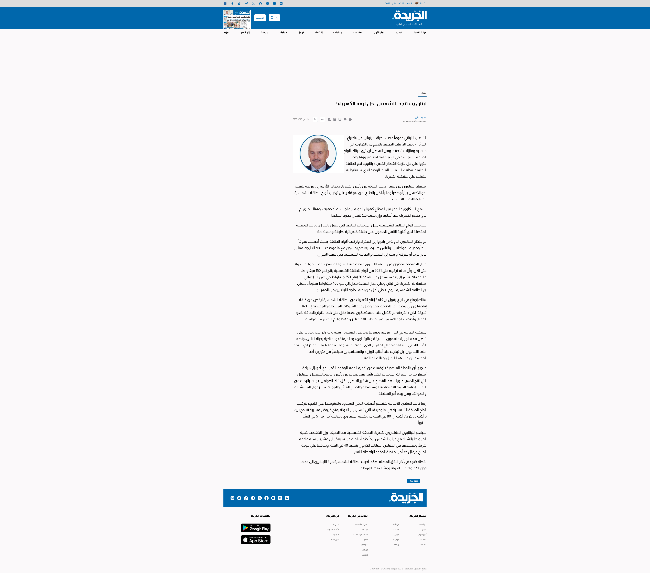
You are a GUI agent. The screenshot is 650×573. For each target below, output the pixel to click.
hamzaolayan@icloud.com (414, 121)
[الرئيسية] (409, 15)
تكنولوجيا (364, 545)
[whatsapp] (225, 3)
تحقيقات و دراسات (360, 534)
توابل (301, 32)
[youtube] (267, 3)
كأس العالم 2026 (361, 524)
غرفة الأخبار (420, 32)
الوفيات (365, 555)
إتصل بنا (336, 524)
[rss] (281, 3)
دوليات (282, 32)
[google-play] (255, 526)
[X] (253, 3)
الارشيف (260, 18)
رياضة (264, 32)
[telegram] (246, 3)
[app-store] (255, 538)
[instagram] (274, 3)
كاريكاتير (365, 550)
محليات (337, 32)
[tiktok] (239, 3)
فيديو (399, 32)
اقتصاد (319, 32)
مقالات (357, 32)
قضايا (366, 539)
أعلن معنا (335, 539)
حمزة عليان (413, 481)
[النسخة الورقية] (237, 18)
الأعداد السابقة (333, 529)
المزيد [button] (226, 32)
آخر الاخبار (423, 524)
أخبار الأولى (379, 32)
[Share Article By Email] (345, 119)
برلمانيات (395, 524)
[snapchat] (232, 3)
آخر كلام (245, 32)
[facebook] (260, 3)
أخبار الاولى (422, 534)
